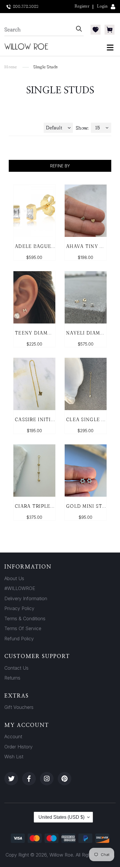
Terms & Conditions (24, 618)
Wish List (13, 756)
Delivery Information (25, 598)
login (102, 6)
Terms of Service (22, 628)
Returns (12, 678)
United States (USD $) (61, 817)
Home (10, 66)
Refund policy (19, 638)
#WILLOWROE (19, 588)
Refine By (60, 165)
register (82, 6)
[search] (39, 30)
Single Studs (45, 66)
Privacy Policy (19, 608)
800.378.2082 (25, 6)
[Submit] (79, 30)
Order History (18, 747)
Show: (82, 128)
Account (13, 736)
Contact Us (16, 668)
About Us (14, 578)
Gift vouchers (18, 707)
